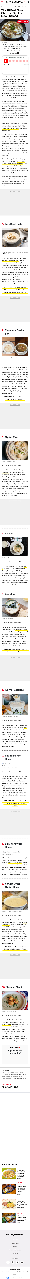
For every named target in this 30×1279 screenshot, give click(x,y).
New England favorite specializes (14, 728)
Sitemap (15, 1246)
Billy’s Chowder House (15, 862)
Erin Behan (13, 53)
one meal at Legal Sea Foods (10, 260)
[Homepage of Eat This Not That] (14, 1234)
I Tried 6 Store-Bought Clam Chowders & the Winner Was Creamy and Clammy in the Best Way (15, 289)
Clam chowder (6, 77)
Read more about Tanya (20, 1078)
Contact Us (15, 1253)
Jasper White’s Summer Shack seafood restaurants (13, 162)
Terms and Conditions (15, 1250)
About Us (15, 1240)
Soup (16, 1087)
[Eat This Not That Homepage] (15, 2)
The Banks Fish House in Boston (13, 127)
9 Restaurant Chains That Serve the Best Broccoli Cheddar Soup (16, 803)
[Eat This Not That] (15, 1047)
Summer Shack (6, 1024)
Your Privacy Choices (17, 1278)
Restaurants (10, 7)
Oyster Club (5, 472)
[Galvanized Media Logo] (15, 1269)
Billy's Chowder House (8, 854)
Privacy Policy (15, 1243)
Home (2, 7)
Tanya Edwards (8, 51)
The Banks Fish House (14, 779)
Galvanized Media (14, 1271)
